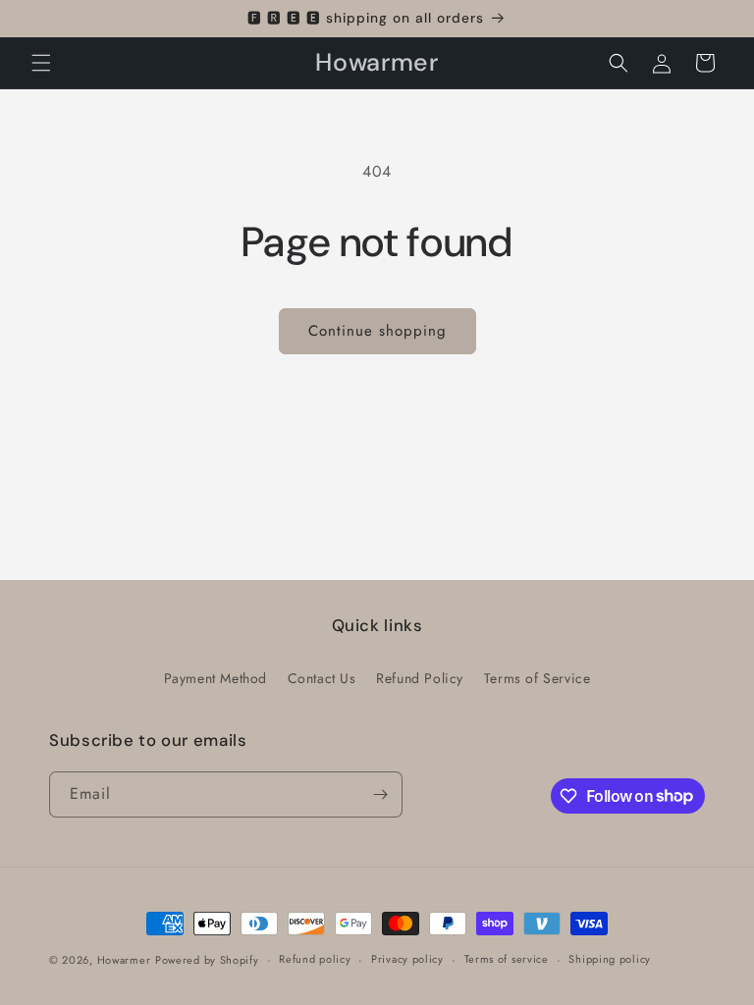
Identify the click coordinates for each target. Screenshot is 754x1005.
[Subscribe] (380, 794)
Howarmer (124, 960)
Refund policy (314, 959)
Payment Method (215, 678)
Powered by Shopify (207, 960)
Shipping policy (609, 959)
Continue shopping (377, 331)
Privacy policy (407, 959)
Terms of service (506, 959)
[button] (41, 62)
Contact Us (322, 678)
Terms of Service (537, 678)
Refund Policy (419, 678)
